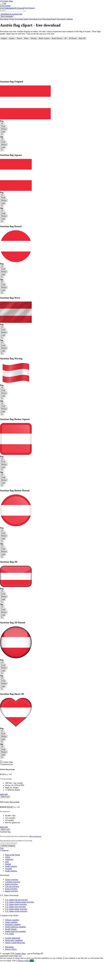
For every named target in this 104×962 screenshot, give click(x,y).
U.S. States (9, 934)
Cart (1, 848)
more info (4, 794)
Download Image (22, 19)
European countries (13, 924)
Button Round (57, 38)
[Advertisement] (52, 59)
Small (3, 126)
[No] (35, 961)
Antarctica (9, 859)
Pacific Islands (11, 929)
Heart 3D (82, 38)
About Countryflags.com (15, 942)
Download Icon (35, 19)
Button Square (44, 38)
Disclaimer (9, 947)
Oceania (8, 868)
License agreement (12, 938)
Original (4, 38)
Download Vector (7, 19)
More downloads (7, 16)
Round (19, 38)
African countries (12, 920)
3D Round (72, 38)
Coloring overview (12, 882)
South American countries (15, 931)
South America (11, 871)
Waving (33, 38)
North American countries (15, 927)
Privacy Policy (11, 949)
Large (3, 132)
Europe (8, 864)
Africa (7, 857)
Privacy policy (24, 960)
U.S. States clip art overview (16, 900)
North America (11, 866)
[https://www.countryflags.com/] (6, 1)
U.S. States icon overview (15, 906)
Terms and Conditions (14, 940)
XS (2, 123)
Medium (4, 129)
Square (11, 38)
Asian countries (11, 922)
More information (35, 836)
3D (65, 38)
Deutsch (31, 8)
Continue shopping (8, 846)
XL (2, 134)
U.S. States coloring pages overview (19, 902)
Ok (32, 961)
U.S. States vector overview (16, 911)
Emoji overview (11, 884)
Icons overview (11, 889)
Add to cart (5, 797)
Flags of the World (12, 855)
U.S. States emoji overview (16, 904)
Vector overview (11, 879)
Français (20, 8)
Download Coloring (65, 19)
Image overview (11, 891)
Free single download (8, 843)
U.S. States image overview (16, 909)
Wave (26, 38)
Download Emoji (49, 19)
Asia (7, 862)
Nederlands (8, 8)
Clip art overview (12, 886)
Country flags (20, 953)
